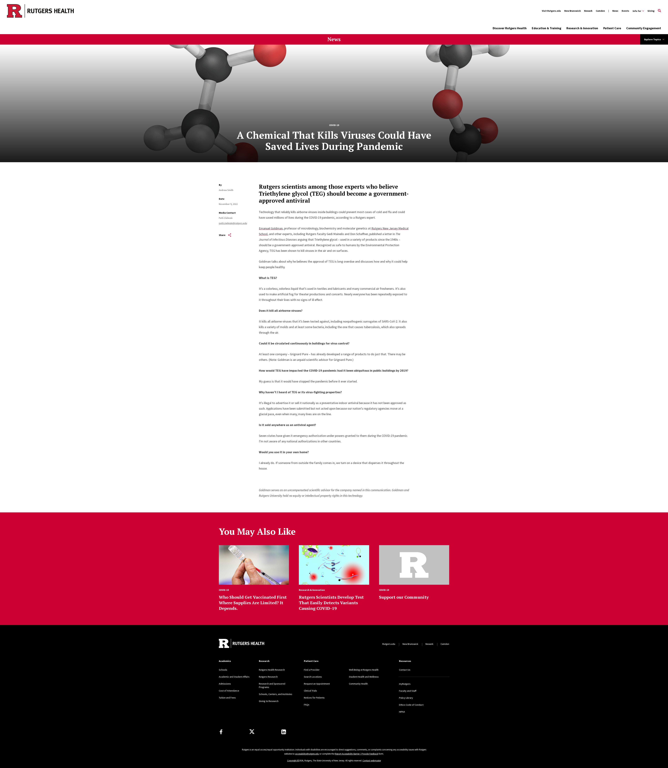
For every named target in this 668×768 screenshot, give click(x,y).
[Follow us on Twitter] (252, 732)
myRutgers (405, 683)
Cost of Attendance (229, 690)
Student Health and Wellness (364, 676)
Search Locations (313, 676)
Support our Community (404, 597)
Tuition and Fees (227, 697)
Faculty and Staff (407, 690)
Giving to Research (269, 701)
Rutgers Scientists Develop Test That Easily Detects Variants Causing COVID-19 (331, 602)
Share (222, 235)
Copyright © (293, 760)
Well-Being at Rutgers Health (364, 669)
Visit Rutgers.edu (551, 10)
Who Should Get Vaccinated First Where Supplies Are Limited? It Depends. (253, 602)
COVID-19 (334, 125)
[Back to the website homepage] (26, 11)
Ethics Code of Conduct (411, 704)
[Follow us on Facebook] (221, 731)
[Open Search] (659, 11)
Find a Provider (312, 669)
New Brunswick (572, 10)
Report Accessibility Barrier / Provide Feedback (356, 753)
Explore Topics (652, 39)
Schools (223, 669)
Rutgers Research (268, 676)
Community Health (358, 683)
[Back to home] (242, 644)
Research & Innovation (582, 28)
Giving (650, 10)
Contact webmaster (372, 760)
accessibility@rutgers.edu (307, 753)
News (615, 10)
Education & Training (546, 28)
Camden (600, 10)
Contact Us (404, 669)
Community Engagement (643, 28)
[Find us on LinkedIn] (283, 731)
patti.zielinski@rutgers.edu (233, 223)
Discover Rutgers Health (510, 28)
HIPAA (402, 711)
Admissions (225, 683)
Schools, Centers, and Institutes (275, 694)
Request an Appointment (317, 683)
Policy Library (406, 697)
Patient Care (612, 28)
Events (625, 10)
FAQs (306, 704)
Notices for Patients (314, 697)
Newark (588, 10)
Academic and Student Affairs (234, 676)
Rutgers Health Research (272, 669)
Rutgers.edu (388, 644)
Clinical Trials (310, 690)
